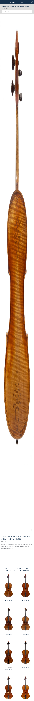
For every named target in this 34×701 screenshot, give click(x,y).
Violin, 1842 (8, 669)
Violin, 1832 (25, 601)
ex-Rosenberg (8, 668)
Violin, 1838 (25, 634)
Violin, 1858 (25, 668)
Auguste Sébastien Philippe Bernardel (19, 7)
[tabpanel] (17, 237)
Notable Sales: (5, 7)
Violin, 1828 (8, 601)
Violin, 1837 (8, 634)
